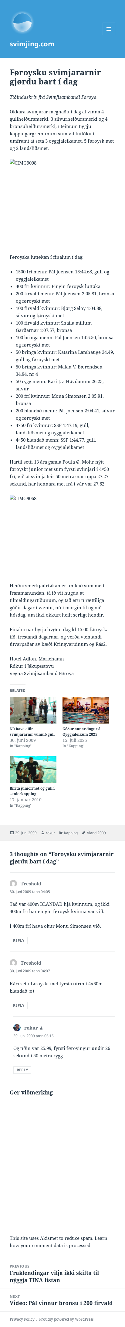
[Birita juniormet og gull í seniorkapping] (33, 769)
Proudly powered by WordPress (66, 1319)
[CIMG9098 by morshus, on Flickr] (63, 199)
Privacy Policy (22, 1319)
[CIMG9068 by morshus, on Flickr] (63, 534)
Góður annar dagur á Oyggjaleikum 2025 (81, 731)
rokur (50, 832)
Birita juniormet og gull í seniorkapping (32, 791)
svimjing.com (32, 43)
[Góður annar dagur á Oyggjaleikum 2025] (85, 710)
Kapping (71, 832)
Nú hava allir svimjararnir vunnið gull (32, 731)
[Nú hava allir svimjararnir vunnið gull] (33, 710)
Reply (18, 940)
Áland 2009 (96, 832)
